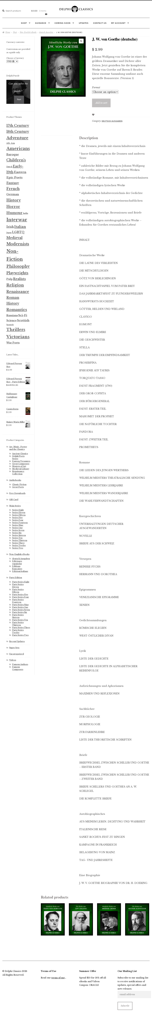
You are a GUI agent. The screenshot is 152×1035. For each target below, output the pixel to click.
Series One (17, 528)
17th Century (17, 125)
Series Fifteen (19, 515)
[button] (81, 41)
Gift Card (13, 499)
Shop (24, 23)
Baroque (12, 154)
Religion (15, 285)
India (25, 213)
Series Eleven (18, 512)
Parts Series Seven (21, 610)
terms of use (58, 978)
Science (11, 320)
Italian (20, 227)
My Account (118, 23)
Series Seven (18, 530)
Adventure (17, 137)
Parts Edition (15, 577)
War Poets (13, 342)
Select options (52, 919)
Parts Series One (20, 607)
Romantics (16, 309)
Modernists (17, 244)
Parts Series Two (20, 635)
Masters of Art (19, 466)
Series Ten (17, 538)
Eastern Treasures (21, 461)
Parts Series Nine (20, 605)
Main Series (15, 506)
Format (96, 87)
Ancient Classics (20, 453)
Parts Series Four (20, 597)
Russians (12, 315)
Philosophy (18, 266)
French (13, 188)
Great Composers (20, 464)
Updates (83, 23)
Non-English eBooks (28, 32)
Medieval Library (20, 469)
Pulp (9, 279)
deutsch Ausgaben (46, 32)
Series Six (17, 533)
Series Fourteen (20, 523)
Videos (12, 660)
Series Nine (17, 525)
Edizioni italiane (20, 571)
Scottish (23, 320)
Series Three (18, 543)
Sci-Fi (22, 315)
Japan (9, 233)
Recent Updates (17, 641)
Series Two (17, 548)
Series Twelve (19, 545)
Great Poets (18, 487)
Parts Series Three (21, 627)
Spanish (10, 325)
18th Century (17, 131)
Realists (19, 279)
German (12, 194)
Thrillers (15, 329)
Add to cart (101, 102)
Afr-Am (10, 143)
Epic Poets (14, 177)
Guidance (40, 23)
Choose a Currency (15, 58)
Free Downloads (17, 493)
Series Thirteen (19, 540)
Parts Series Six (19, 612)
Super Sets (14, 648)
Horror (13, 206)
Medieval (14, 238)
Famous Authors (20, 664)
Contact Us (100, 23)
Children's (16, 160)
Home (7, 32)
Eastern (20, 172)
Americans (18, 148)
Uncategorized (16, 654)
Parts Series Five (20, 594)
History (13, 200)
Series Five (17, 517)
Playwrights (17, 273)
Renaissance (17, 291)
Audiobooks (15, 480)
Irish (10, 227)
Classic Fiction (19, 484)
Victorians (18, 336)
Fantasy (12, 183)
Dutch (9, 167)
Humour (14, 213)
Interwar (16, 219)
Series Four (17, 520)
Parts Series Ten (20, 620)
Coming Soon (62, 23)
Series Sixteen (19, 535)
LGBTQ (18, 232)
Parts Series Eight (20, 582)
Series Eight (18, 510)
